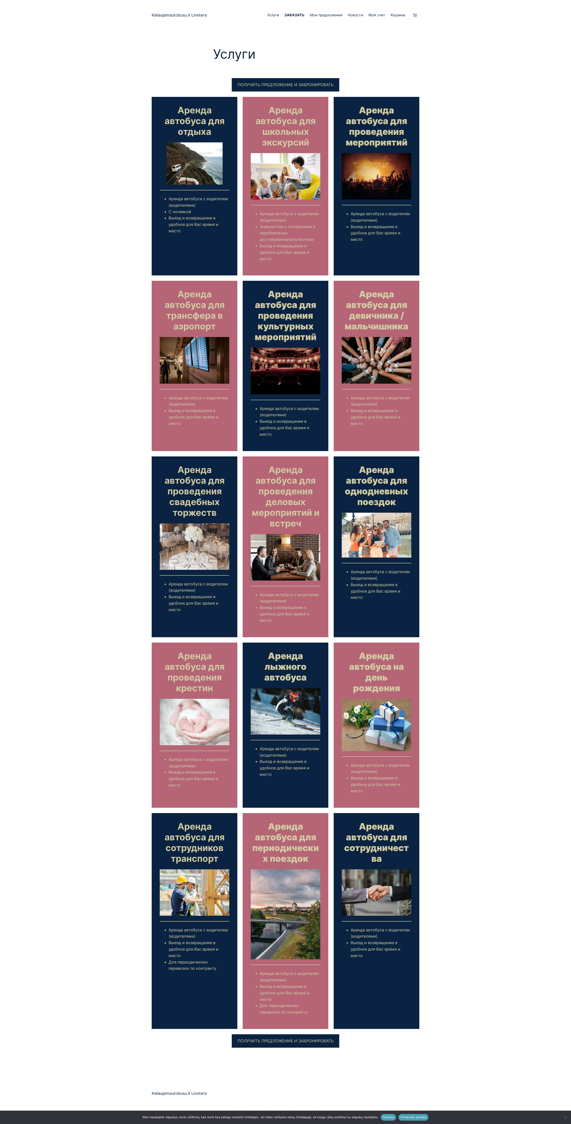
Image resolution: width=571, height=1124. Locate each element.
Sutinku (388, 1117)
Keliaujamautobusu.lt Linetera (179, 15)
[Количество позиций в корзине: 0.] (414, 15)
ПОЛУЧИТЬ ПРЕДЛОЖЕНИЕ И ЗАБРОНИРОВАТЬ (286, 84)
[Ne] (565, 1117)
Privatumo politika (413, 1117)
